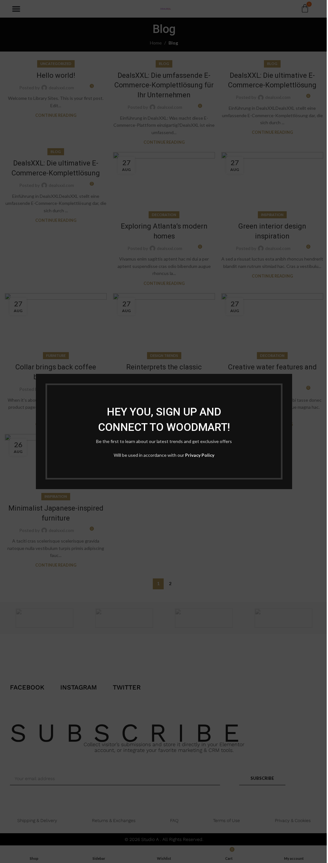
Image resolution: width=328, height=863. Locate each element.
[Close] (289, 366)
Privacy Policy (199, 455)
